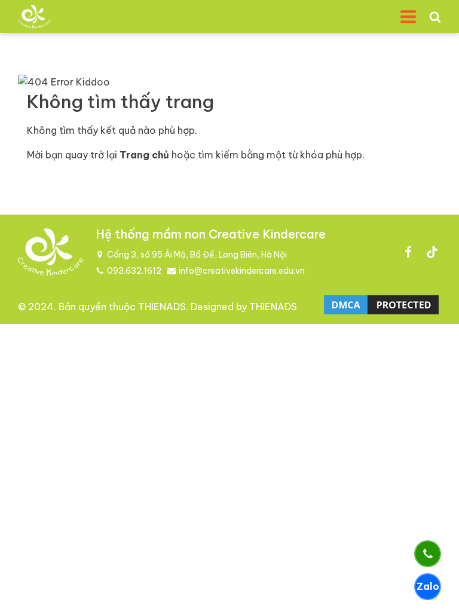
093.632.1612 (134, 270)
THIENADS (162, 307)
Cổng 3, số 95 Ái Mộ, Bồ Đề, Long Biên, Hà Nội (197, 254)
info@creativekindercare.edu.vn (242, 270)
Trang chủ (144, 155)
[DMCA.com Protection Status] (381, 313)
